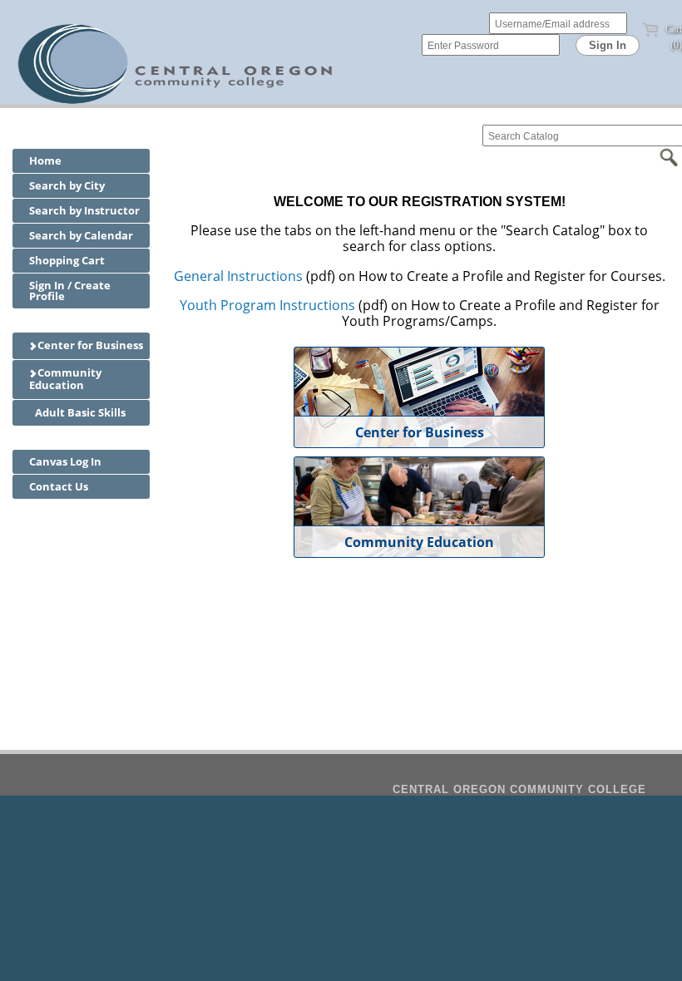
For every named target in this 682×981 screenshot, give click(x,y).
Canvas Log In (65, 461)
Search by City (67, 185)
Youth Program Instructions (267, 305)
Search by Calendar (81, 235)
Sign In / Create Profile (70, 290)
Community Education (65, 379)
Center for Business (89, 345)
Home (45, 160)
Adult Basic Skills (79, 412)
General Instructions (238, 276)
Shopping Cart (67, 260)
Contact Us (58, 486)
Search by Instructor (84, 210)
